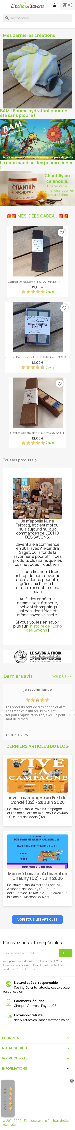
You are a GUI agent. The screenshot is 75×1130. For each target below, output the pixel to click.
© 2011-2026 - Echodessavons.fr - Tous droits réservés (36, 1123)
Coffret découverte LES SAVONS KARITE (37, 433)
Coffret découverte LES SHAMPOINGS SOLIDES (37, 357)
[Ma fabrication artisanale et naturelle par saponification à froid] (37, 657)
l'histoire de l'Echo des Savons (44, 628)
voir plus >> (61, 676)
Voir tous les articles (37, 919)
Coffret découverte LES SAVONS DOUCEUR (37, 282)
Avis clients (5, 1099)
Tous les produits (20, 460)
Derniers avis (18, 676)
